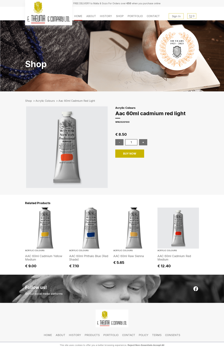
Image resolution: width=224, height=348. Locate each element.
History (106, 16)
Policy (143, 335)
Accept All (158, 345)
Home (78, 16)
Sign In (176, 16)
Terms (157, 335)
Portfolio (135, 16)
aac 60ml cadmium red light (76, 100)
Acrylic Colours (45, 100)
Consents (172, 335)
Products (92, 335)
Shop (120, 16)
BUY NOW (129, 153)
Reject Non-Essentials (140, 345)
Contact (153, 16)
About (91, 16)
